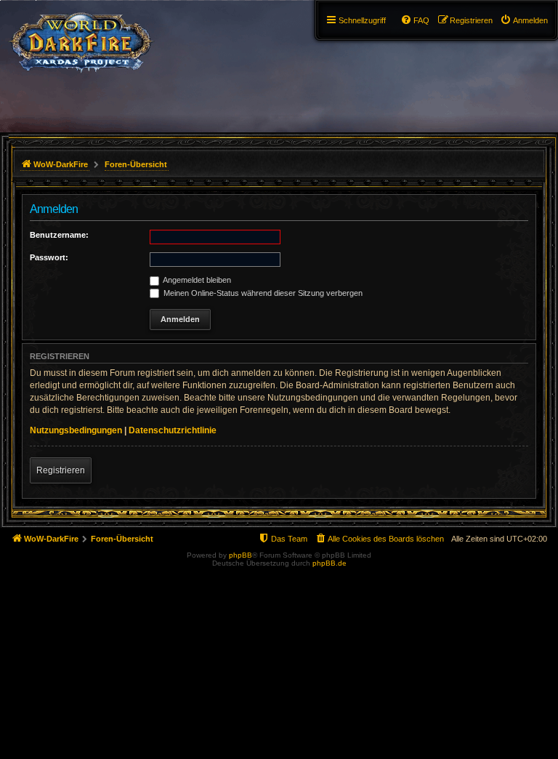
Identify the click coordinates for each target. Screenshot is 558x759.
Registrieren (60, 470)
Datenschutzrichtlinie (173, 430)
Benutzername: (59, 234)
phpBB (240, 555)
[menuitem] (524, 20)
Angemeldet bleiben (196, 280)
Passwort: (49, 257)
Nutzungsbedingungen (76, 430)
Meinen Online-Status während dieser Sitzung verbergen (262, 293)
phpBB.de (329, 563)
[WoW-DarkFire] (81, 40)
